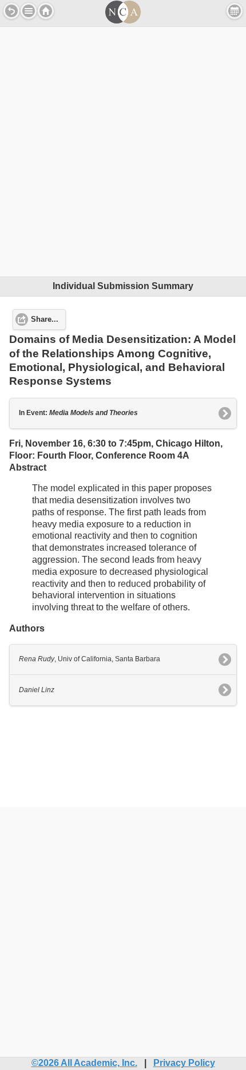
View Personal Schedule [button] (234, 10)
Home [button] (45, 10)
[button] (28, 10)
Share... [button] (44, 319)
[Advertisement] (123, 150)
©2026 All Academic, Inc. (84, 1063)
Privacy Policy (184, 1063)
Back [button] (11, 10)
